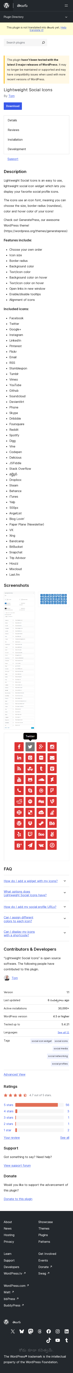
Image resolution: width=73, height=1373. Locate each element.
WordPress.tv (15, 1273)
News (8, 1228)
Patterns (44, 1241)
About (8, 1222)
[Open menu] (67, 5)
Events (43, 1260)
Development (17, 149)
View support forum (17, 1165)
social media (61, 1048)
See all (64, 1137)
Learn (7, 1254)
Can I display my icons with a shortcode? (19, 933)
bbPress (11, 1299)
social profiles (60, 1063)
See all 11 (63, 1032)
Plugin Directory (14, 16)
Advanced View (14, 1074)
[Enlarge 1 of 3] (30, 597)
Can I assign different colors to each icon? (18, 919)
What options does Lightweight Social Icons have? (25, 893)
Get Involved (47, 1254)
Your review (12, 1137)
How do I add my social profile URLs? (30, 907)
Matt (9, 1292)
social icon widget (42, 1041)
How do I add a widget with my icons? (31, 881)
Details (12, 120)
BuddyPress (14, 1305)
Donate (45, 1267)
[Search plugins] (43, 42)
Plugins (43, 1235)
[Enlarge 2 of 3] (64, 597)
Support (12, 159)
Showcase (45, 1222)
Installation (15, 139)
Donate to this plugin (18, 1199)
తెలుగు (17, 1322)
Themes (43, 1228)
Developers (11, 1267)
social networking (58, 1056)
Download (12, 106)
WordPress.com (16, 1286)
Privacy (9, 1241)
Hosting (9, 1235)
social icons (61, 1041)
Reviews (13, 130)
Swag (44, 1273)
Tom (11, 96)
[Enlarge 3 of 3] (64, 738)
